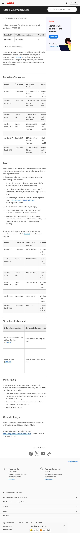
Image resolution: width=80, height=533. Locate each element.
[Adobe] (10, 3)
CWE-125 (8, 342)
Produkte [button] (6, 516)
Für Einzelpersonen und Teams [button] (12, 492)
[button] (66, 3)
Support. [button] (6, 506)
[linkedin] (31, 523)
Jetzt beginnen (49, 479)
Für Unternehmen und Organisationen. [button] (15, 502)
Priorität (27, 234)
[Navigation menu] (3, 3)
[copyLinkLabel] (49, 455)
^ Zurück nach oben (72, 461)
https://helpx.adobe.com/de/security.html (17, 434)
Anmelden (74, 3)
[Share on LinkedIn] (43, 455)
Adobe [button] (5, 511)
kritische (19, 57)
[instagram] (23, 523)
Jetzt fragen (11, 479)
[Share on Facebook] (31, 455)
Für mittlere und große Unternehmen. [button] (15, 497)
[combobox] (62, 9)
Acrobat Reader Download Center (23, 200)
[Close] (64, 525)
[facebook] (20, 523)
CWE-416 (8, 362)
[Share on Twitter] (37, 455)
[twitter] (27, 523)
